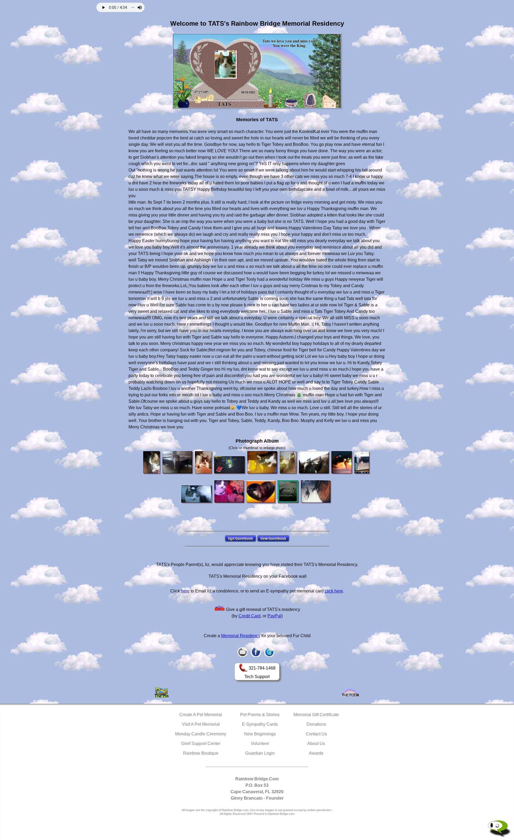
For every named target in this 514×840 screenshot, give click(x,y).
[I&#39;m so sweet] (197, 494)
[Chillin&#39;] (178, 463)
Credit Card (249, 616)
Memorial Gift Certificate (316, 714)
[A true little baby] (362, 463)
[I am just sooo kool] (204, 463)
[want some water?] (230, 465)
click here (334, 591)
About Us (316, 743)
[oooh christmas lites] (342, 463)
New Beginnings (260, 734)
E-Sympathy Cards (260, 724)
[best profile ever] (152, 463)
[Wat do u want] (229, 492)
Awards (316, 753)
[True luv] (262, 492)
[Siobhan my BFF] (289, 463)
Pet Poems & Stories (259, 714)
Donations (316, 724)
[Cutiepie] (289, 492)
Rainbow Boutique (200, 753)
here (185, 591)
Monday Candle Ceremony (200, 734)
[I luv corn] (263, 463)
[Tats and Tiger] (316, 492)
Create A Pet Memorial (200, 714)
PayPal (274, 616)
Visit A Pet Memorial (201, 724)
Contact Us (316, 734)
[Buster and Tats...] (314, 463)
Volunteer (260, 743)
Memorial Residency (240, 635)
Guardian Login (260, 753)
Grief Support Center (200, 743)
